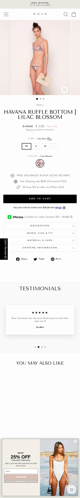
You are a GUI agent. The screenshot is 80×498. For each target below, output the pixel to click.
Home (39, 105)
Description (40, 226)
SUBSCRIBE (21, 477)
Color (40, 156)
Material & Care (40, 240)
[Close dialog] (75, 441)
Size (37, 139)
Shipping (30, 130)
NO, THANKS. (21, 481)
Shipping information (40, 248)
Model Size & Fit (40, 233)
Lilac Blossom (40, 163)
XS (26, 146)
